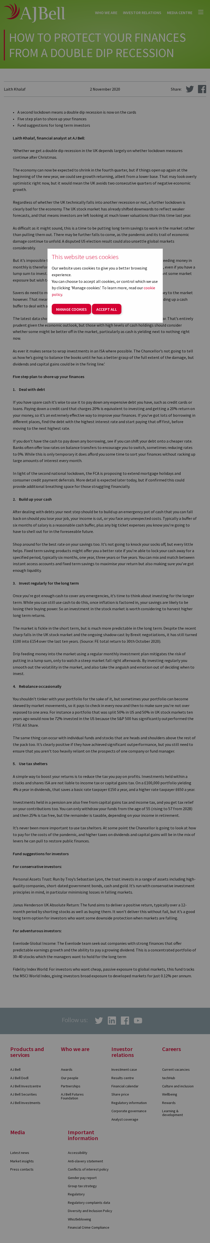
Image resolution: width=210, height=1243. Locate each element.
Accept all (106, 309)
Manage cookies (71, 309)
